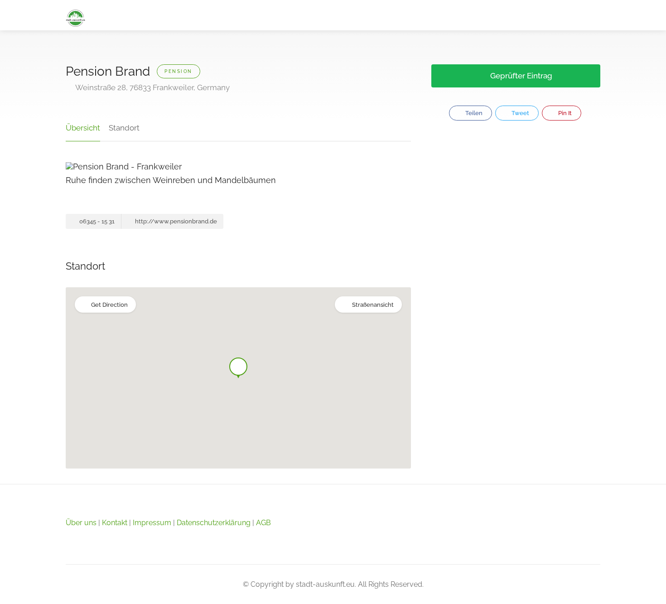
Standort (124, 127)
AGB (263, 522)
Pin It (564, 113)
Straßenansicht (373, 304)
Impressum (152, 522)
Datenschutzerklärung (214, 522)
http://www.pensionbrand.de (175, 221)
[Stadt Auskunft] (75, 17)
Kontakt (114, 522)
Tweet (519, 113)
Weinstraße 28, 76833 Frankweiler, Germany (152, 87)
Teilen (473, 113)
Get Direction (109, 304)
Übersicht (83, 127)
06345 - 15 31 (96, 221)
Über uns (81, 522)
